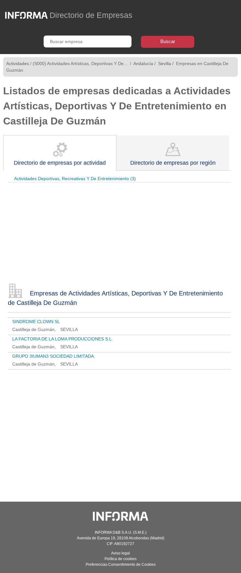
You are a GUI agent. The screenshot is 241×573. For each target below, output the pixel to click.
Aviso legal (120, 553)
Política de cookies (120, 559)
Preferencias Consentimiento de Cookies (121, 564)
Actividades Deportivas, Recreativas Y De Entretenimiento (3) (75, 178)
